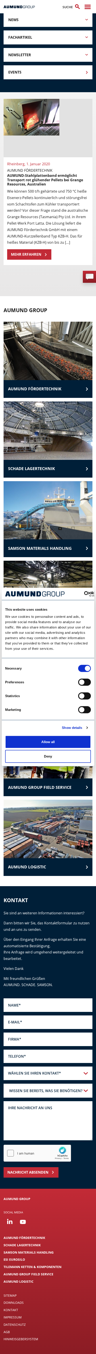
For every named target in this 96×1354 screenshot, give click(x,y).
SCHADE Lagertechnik (22, 1245)
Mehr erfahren (26, 254)
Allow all (48, 742)
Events (14, 72)
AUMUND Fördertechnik (24, 1238)
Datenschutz (15, 1324)
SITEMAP (10, 1295)
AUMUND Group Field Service (28, 1274)
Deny (48, 756)
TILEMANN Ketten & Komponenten (32, 1267)
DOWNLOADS (14, 1302)
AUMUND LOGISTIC (18, 1281)
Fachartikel (20, 37)
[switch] (84, 682)
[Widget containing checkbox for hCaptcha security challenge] (37, 1153)
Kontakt (11, 1310)
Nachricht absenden (27, 1172)
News (13, 19)
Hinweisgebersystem (21, 1339)
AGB (7, 1332)
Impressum (13, 1317)
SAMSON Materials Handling (29, 1252)
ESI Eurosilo (14, 1259)
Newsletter (19, 54)
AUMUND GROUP (17, 1199)
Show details (72, 728)
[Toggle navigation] (88, 7)
